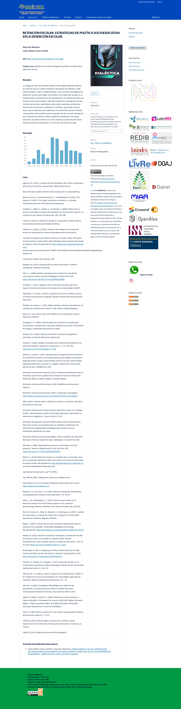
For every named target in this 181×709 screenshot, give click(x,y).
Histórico (78, 17)
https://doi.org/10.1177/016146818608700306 (41, 451)
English (132, 36)
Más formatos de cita (99, 131)
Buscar (157, 17)
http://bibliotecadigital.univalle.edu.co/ (67, 463)
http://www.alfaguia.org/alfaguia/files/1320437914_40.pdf (60, 530)
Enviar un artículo (137, 48)
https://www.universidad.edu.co (36, 486)
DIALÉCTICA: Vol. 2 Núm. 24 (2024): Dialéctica (59, 654)
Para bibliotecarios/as (136, 70)
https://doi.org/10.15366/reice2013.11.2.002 (48, 545)
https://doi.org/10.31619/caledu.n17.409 (39, 349)
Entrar (159, 2)
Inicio (25, 25)
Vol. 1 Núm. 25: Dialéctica (48, 25)
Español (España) (136, 33)
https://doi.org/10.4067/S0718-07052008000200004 (44, 279)
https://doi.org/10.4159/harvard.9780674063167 (42, 556)
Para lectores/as (134, 62)
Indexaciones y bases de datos (98, 17)
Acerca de (32, 17)
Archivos (67, 17)
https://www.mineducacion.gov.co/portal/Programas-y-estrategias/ (50, 396)
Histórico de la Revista (146, 2)
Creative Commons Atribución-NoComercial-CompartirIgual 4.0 (105, 182)
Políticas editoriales (50, 17)
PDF (95, 94)
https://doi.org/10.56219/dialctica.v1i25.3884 (45, 59)
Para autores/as (134, 66)
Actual (21, 17)
